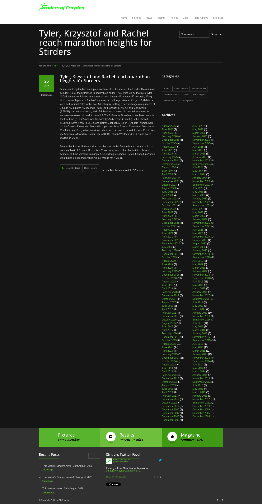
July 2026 (197, 126)
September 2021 (201, 226)
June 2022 (167, 212)
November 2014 (201, 357)
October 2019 (169, 257)
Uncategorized (187, 100)
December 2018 (170, 274)
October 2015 (169, 340)
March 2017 (198, 309)
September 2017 (201, 298)
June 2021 (167, 233)
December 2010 (201, 406)
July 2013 (197, 385)
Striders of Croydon (121, 475)
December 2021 (170, 222)
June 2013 (167, 388)
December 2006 (201, 413)
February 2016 (170, 333)
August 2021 (169, 229)
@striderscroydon (120, 478)
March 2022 (198, 215)
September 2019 (201, 257)
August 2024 (169, 167)
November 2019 (201, 253)
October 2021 (169, 226)
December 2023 (170, 181)
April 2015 (167, 350)
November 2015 (201, 336)
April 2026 (167, 132)
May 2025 (197, 150)
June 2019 (167, 264)
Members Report (171, 94)
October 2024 (169, 164)
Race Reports (90, 168)
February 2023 (170, 198)
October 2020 (199, 240)
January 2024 (199, 177)
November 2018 (201, 274)
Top (218, 500)
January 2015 (199, 354)
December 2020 (201, 236)
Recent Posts (170, 100)
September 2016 (201, 319)
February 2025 (170, 157)
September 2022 (201, 205)
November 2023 (201, 181)
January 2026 (199, 136)
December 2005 (170, 416)
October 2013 (169, 381)
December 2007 (170, 413)
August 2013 (169, 385)
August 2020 (199, 243)
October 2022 (169, 205)
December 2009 (170, 409)
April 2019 (167, 267)
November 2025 (201, 139)
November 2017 (201, 295)
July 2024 (197, 167)
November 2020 (170, 240)
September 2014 (201, 361)
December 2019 (170, 253)
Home (124, 17)
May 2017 (197, 305)
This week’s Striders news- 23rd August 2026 (67, 465)
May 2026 (197, 129)
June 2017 (167, 305)
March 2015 (198, 350)
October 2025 (169, 143)
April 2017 (167, 309)
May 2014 (197, 368)
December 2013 (170, 378)
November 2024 (201, 160)
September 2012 (201, 402)
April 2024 (167, 174)
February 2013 (170, 395)
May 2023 (197, 191)
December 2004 (201, 416)
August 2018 (169, 281)
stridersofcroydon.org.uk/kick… (123, 462)
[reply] (154, 469)
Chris (77, 168)
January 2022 (199, 219)
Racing (161, 17)
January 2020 (199, 250)
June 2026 (167, 129)
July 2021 (197, 229)
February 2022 (170, 219)
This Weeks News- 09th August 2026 (62, 488)
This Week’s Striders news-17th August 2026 (67, 477)
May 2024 (197, 170)
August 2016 (169, 323)
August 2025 (169, 146)
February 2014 (170, 375)
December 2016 (170, 316)
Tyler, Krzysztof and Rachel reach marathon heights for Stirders (105, 78)
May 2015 (197, 347)
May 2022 (197, 212)
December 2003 (170, 419)
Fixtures (136, 17)
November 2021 (201, 222)
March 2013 (198, 392)
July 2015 (197, 343)
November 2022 (201, 202)
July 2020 (167, 247)
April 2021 (167, 236)
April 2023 (167, 195)
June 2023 (167, 191)
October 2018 (169, 278)
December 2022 (170, 202)
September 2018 (201, 278)
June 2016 (167, 326)
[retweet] (157, 469)
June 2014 (167, 368)
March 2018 (198, 288)
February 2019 (170, 271)
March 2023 (198, 195)
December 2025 (170, 139)
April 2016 (167, 330)
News (149, 17)
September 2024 (201, 164)
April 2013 (167, 392)
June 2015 (167, 347)
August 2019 (169, 260)
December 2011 (170, 406)
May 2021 (197, 233)
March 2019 (198, 267)
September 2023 (201, 184)
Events (167, 88)
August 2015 (169, 343)
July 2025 (197, 146)
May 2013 (197, 388)
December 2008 (201, 409)
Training (173, 17)
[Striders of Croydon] (109, 478)
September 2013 (201, 381)
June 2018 (167, 285)
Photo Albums (200, 17)
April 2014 (167, 371)
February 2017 (170, 312)
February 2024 (170, 177)
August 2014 (169, 364)
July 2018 (197, 281)
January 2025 (199, 157)
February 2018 (170, 292)
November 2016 (201, 316)
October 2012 (169, 402)
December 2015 (170, 336)
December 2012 (170, 399)
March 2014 (198, 371)
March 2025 (198, 153)
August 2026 (169, 126)
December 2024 (170, 160)
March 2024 (198, 174)
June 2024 (167, 170)
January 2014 (199, 375)
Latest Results (181, 88)
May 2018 (197, 285)
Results (126, 435)
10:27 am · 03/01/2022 (116, 469)
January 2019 (199, 271)
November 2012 (201, 399)
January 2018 (199, 292)
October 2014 (169, 361)
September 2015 (201, 340)
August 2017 (169, 302)
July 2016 (197, 323)
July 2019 (197, 260)
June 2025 (167, 150)
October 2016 (169, 319)
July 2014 (197, 364)
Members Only (199, 88)
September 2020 (171, 243)
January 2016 (199, 333)
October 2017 (169, 298)
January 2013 (199, 395)
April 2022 (167, 215)
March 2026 (198, 132)
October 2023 (169, 184)
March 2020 (198, 247)
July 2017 (197, 302)
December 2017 (170, 295)
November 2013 (201, 378)
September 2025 (201, 143)
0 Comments (47, 95)
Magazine (190, 435)
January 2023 (199, 198)
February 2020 (170, 250)
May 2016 (197, 326)
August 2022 (169, 209)
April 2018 (167, 288)
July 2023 (197, 188)
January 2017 (199, 312)
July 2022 (197, 209)
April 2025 (167, 153)
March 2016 (198, 330)
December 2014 (170, 357)
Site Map (218, 17)
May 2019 (197, 264)
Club (185, 17)
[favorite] (160, 469)
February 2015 (170, 354)
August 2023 (169, 188)
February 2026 (170, 136)
